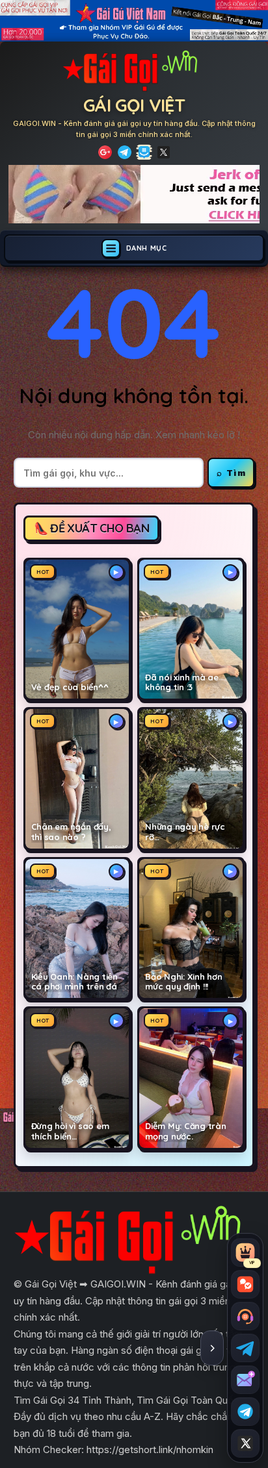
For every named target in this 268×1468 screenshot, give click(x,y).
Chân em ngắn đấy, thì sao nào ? (71, 832)
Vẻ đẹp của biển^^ (70, 687)
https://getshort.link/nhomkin (150, 1449)
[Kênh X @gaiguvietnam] (245, 1443)
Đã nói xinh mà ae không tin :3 (182, 683)
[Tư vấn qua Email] (245, 1379)
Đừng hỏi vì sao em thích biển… (70, 1131)
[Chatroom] (245, 1284)
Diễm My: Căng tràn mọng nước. (185, 1131)
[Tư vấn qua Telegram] (245, 1348)
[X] (163, 152)
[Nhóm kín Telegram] (245, 1411)
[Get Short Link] (105, 152)
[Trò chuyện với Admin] (245, 1316)
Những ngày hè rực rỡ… (185, 832)
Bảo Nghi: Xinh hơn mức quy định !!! (183, 982)
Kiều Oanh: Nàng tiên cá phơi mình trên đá (74, 982)
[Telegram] (124, 152)
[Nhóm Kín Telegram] (144, 152)
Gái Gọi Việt (134, 105)
